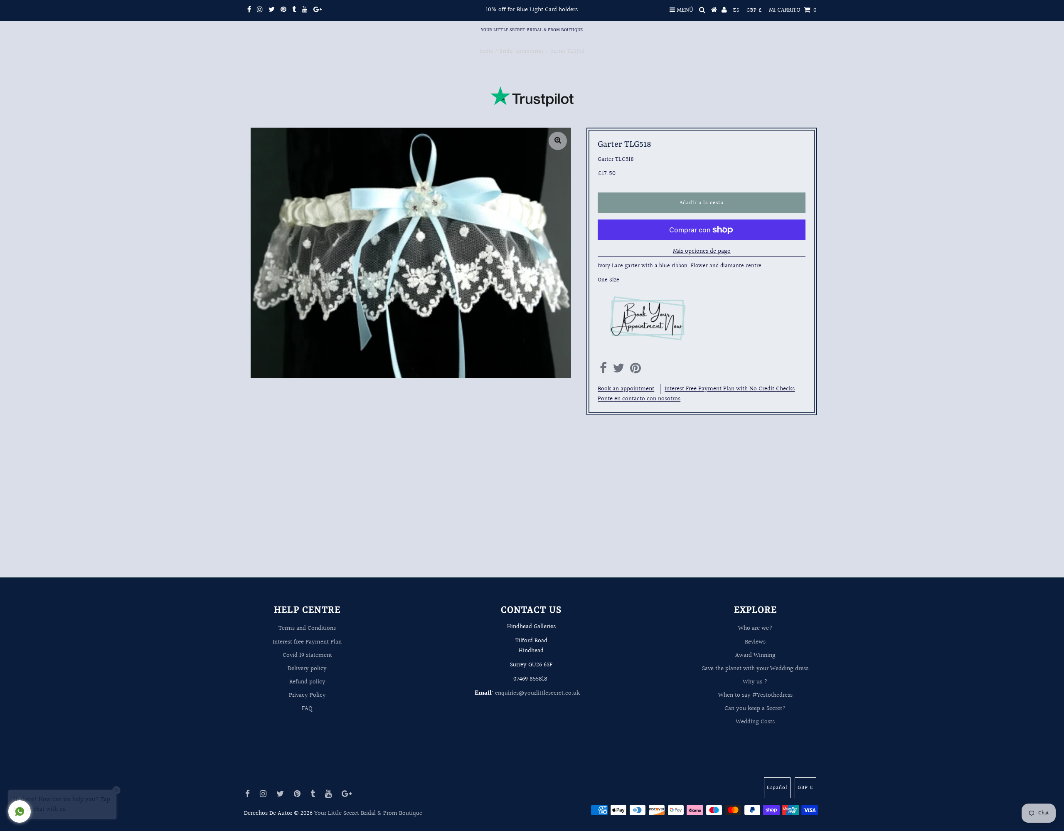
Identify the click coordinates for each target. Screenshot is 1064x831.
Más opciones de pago (702, 251)
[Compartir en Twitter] (618, 370)
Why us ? (755, 682)
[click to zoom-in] (558, 141)
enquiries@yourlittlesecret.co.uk (537, 693)
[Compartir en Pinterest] (635, 370)
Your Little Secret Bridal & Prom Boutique (532, 29)
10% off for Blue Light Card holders (532, 10)
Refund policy (307, 682)
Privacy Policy (307, 695)
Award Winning (755, 655)
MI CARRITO (793, 10)
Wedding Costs (755, 722)
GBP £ (754, 10)
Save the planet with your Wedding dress (755, 668)
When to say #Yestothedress (755, 695)
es (736, 10)
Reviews (755, 642)
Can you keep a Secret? (755, 708)
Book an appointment (626, 389)
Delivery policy (307, 668)
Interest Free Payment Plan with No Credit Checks (730, 389)
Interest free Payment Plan (307, 642)
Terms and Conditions (307, 628)
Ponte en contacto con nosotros (639, 399)
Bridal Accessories (522, 52)
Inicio (486, 52)
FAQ (307, 708)
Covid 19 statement (307, 655)
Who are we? (755, 628)
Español (777, 788)
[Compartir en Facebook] (603, 370)
